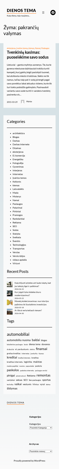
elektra (32, 349)
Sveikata (17, 237)
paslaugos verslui (41, 370)
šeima (48, 384)
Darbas (16, 140)
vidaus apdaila (20, 259)
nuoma (22, 366)
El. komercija (19, 155)
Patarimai (17, 207)
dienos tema (34, 344)
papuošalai (30, 366)
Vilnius (36, 384)
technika (10, 384)
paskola (38, 366)
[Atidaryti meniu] (43, 12)
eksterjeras (11, 48)
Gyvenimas (18, 166)
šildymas (12, 388)
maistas (37, 361)
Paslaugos (45, 48)
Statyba (16, 233)
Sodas (15, 230)
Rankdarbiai (18, 218)
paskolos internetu (27, 370)
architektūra (19, 133)
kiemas (31, 48)
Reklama (17, 222)
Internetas (18, 174)
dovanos (46, 344)
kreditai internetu (24, 358)
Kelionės (17, 181)
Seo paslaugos (35, 380)
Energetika (18, 159)
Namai (37, 48)
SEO (15, 226)
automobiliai (18, 334)
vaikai (18, 384)
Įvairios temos (22, 48)
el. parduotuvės (22, 349)
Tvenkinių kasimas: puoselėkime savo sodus (28, 54)
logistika (28, 361)
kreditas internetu (15, 362)
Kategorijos (35, 424)
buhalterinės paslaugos (15, 344)
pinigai (11, 375)
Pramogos (18, 215)
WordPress (39, 460)
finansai (41, 349)
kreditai (12, 357)
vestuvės (27, 384)
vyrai (42, 384)
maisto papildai (12, 366)
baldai (36, 340)
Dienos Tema (21, 10)
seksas (19, 379)
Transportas (18, 248)
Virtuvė (16, 263)
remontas (43, 375)
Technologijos (19, 244)
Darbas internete (21, 144)
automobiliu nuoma (19, 340)
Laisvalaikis (18, 189)
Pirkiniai (17, 211)
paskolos (13, 370)
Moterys (17, 196)
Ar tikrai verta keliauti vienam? (28, 310)
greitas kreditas (13, 353)
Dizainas (17, 148)
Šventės (16, 241)
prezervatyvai (21, 376)
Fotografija (18, 163)
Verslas (16, 252)
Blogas (16, 137)
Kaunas (41, 353)
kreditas (35, 357)
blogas (44, 340)
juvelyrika (34, 353)
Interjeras (17, 170)
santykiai (11, 380)
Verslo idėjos (19, 256)
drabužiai (10, 349)
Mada (15, 192)
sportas (46, 379)
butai (26, 344)
